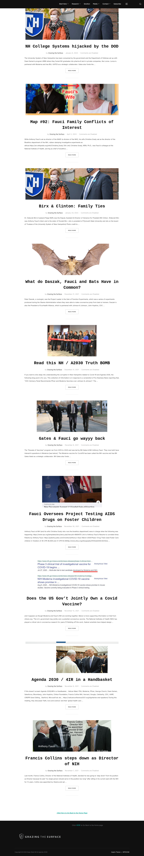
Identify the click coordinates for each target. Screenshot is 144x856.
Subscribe (117, 4)
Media (95, 4)
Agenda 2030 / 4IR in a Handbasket (72, 679)
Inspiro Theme (115, 852)
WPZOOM (126, 852)
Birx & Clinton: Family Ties (72, 206)
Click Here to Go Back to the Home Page (72, 813)
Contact (106, 4)
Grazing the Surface (55, 53)
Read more (73, 70)
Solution (87, 4)
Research (75, 4)
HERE (78, 825)
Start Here (63, 4)
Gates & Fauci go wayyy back (72, 438)
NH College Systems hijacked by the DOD (71, 46)
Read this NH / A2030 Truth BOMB (72, 363)
